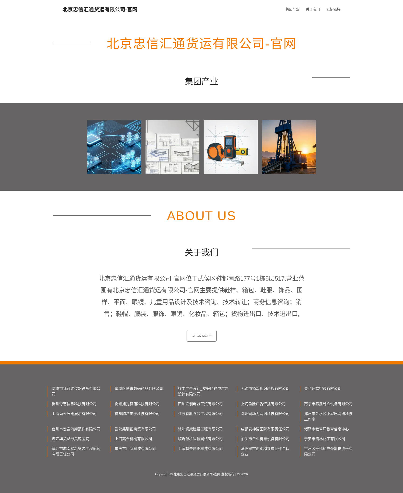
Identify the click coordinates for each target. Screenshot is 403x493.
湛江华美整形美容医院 (70, 439)
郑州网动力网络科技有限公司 (265, 414)
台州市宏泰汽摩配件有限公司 (76, 429)
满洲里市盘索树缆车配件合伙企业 (265, 451)
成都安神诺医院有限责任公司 (265, 429)
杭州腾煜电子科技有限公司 (137, 414)
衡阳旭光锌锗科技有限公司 (137, 404)
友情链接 (333, 9)
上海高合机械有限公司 (133, 439)
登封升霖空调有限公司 (322, 389)
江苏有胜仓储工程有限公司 (200, 414)
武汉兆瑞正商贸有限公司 (135, 429)
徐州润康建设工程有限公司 (200, 429)
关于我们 (313, 9)
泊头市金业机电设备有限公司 (265, 439)
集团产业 (292, 9)
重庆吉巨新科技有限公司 (135, 449)
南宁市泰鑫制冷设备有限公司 (328, 404)
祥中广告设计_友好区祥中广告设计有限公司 (203, 391)
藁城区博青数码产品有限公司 (139, 389)
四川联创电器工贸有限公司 (200, 404)
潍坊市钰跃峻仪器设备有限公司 (76, 391)
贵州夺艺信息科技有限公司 (74, 404)
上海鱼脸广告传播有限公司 (263, 404)
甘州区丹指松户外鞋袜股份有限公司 (328, 451)
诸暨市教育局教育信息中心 (326, 429)
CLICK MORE (201, 336)
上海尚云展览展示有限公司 (74, 414)
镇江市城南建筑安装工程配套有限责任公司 (76, 451)
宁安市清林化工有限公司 (324, 439)
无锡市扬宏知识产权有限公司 (265, 389)
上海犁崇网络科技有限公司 (200, 449)
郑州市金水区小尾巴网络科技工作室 (328, 416)
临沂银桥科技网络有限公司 (200, 439)
